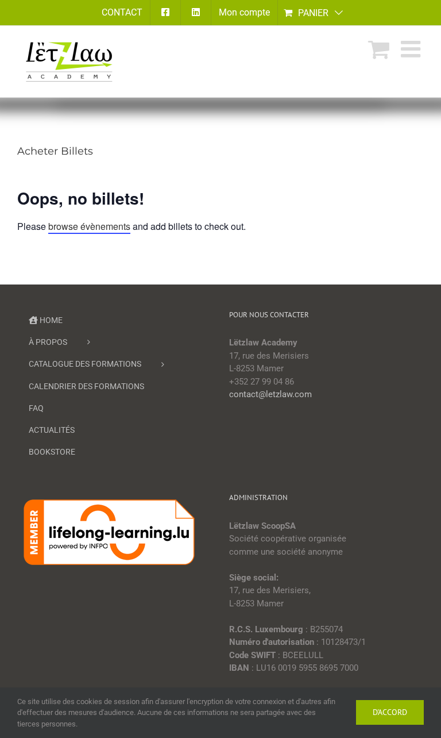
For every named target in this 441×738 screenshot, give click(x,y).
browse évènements (89, 226)
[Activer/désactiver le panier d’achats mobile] (378, 48)
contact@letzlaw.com (270, 394)
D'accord (390, 712)
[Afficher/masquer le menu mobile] (412, 48)
